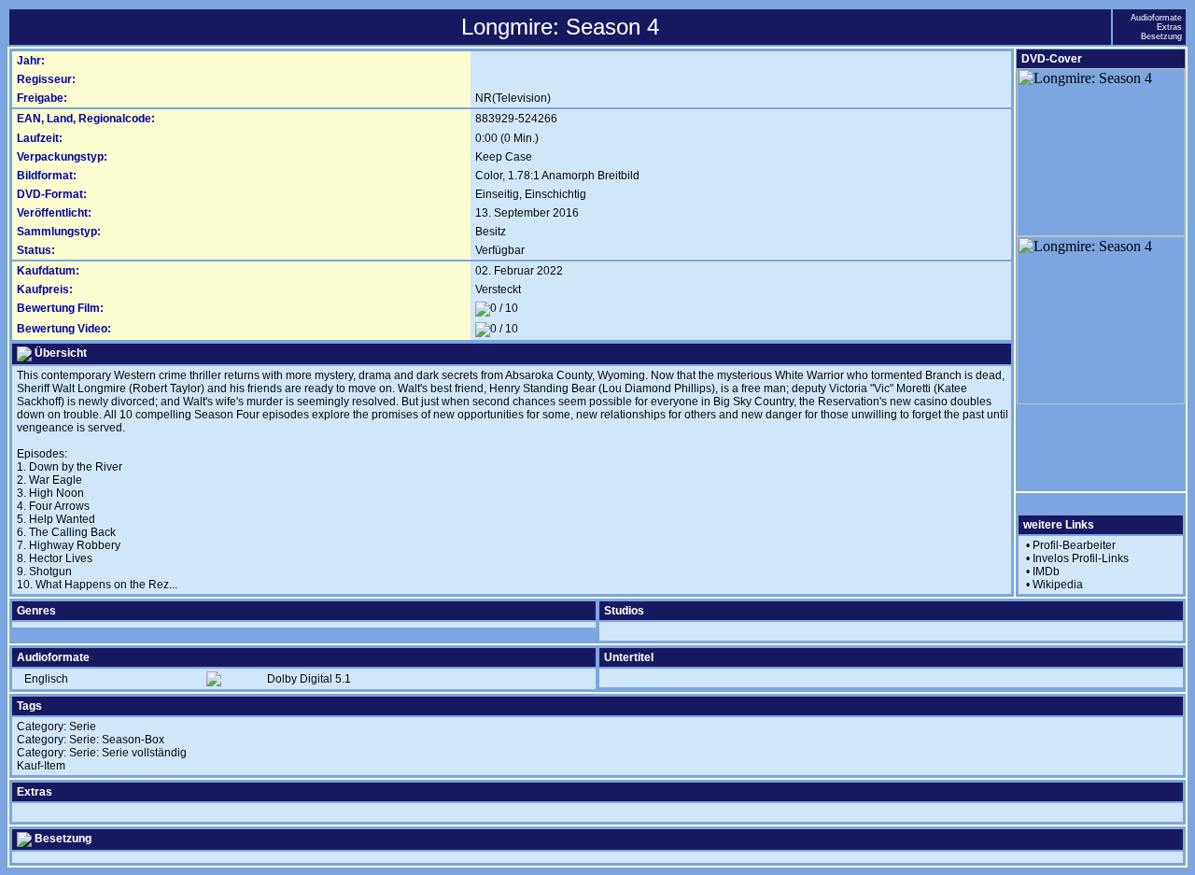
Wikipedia (1058, 584)
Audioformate (1156, 17)
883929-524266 (516, 118)
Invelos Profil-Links (1081, 558)
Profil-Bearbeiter (1074, 545)
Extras (1169, 27)
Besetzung (1161, 36)
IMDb (1046, 571)
